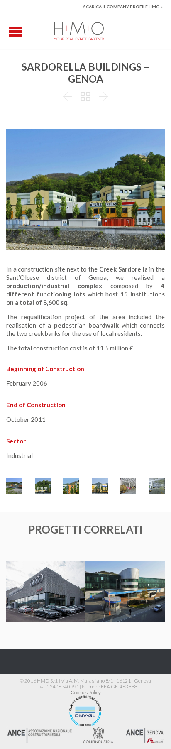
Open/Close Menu (15, 31)
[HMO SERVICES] (79, 31)
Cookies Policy (86, 692)
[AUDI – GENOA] (46, 577)
